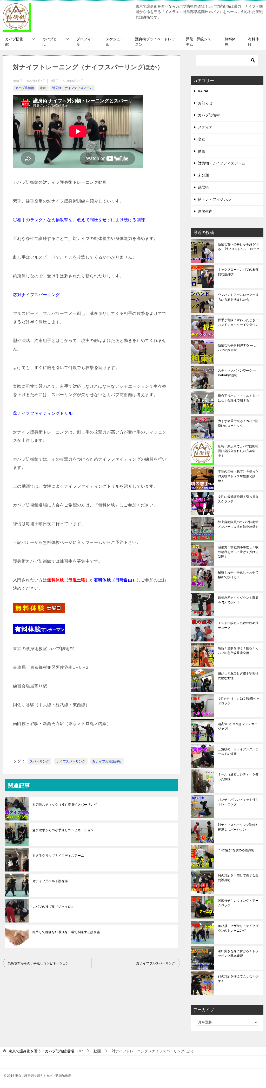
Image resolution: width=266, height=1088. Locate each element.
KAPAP (203, 91)
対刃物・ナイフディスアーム (72, 88)
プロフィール (85, 42)
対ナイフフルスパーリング (155, 963)
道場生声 (205, 211)
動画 (43, 88)
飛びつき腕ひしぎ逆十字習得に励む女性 (238, 676)
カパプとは (49, 42)
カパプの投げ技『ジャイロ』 (53, 906)
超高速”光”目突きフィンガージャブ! (237, 726)
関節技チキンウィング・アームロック (238, 903)
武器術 (203, 187)
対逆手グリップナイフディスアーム (58, 855)
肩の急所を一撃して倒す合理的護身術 (238, 878)
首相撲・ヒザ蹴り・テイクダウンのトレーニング (238, 928)
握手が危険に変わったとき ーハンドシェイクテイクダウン (238, 322)
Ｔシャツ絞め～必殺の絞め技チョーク (238, 625)
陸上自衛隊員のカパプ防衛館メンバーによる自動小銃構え (238, 524)
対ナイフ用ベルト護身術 (50, 881)
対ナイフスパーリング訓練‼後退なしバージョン (237, 827)
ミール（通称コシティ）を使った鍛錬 (238, 777)
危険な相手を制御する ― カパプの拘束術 (237, 347)
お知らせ (205, 103)
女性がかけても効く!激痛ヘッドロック (238, 701)
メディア (205, 127)
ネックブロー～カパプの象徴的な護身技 (238, 272)
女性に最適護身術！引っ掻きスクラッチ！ (238, 499)
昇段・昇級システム (198, 42)
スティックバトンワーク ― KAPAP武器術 (237, 373)
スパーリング (39, 761)
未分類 (203, 175)
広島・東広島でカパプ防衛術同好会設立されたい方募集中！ (238, 450)
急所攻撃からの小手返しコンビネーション (63, 830)
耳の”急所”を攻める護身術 (236, 850)
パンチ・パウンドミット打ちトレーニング (238, 802)
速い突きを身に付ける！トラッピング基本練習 (238, 953)
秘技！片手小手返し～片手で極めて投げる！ (238, 575)
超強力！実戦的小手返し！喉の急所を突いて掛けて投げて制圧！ (238, 551)
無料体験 (230, 42)
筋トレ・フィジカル (214, 199)
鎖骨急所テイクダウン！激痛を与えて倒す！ (238, 600)
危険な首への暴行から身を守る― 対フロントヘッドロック (238, 247)
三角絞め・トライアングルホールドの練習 (238, 751)
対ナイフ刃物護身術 (107, 761)
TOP (46, 1051)
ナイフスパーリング (70, 761)
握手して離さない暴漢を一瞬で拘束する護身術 (66, 932)
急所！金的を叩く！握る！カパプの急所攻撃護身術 (238, 650)
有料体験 (253, 42)
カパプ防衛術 (24, 88)
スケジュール (115, 42)
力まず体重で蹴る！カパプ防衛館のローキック (238, 423)
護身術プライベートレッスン (155, 42)
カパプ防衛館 (14, 42)
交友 (201, 139)
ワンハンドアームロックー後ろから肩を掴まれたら (238, 297)
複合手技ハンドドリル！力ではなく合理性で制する (238, 398)
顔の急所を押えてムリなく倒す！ (238, 979)
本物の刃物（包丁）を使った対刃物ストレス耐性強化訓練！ (238, 476)
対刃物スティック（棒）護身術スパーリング (64, 804)
